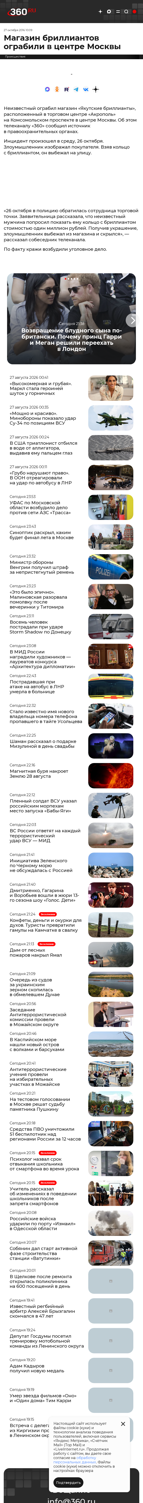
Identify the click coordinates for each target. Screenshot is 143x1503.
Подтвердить (68, 1483)
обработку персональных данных (74, 1460)
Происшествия (15, 56)
